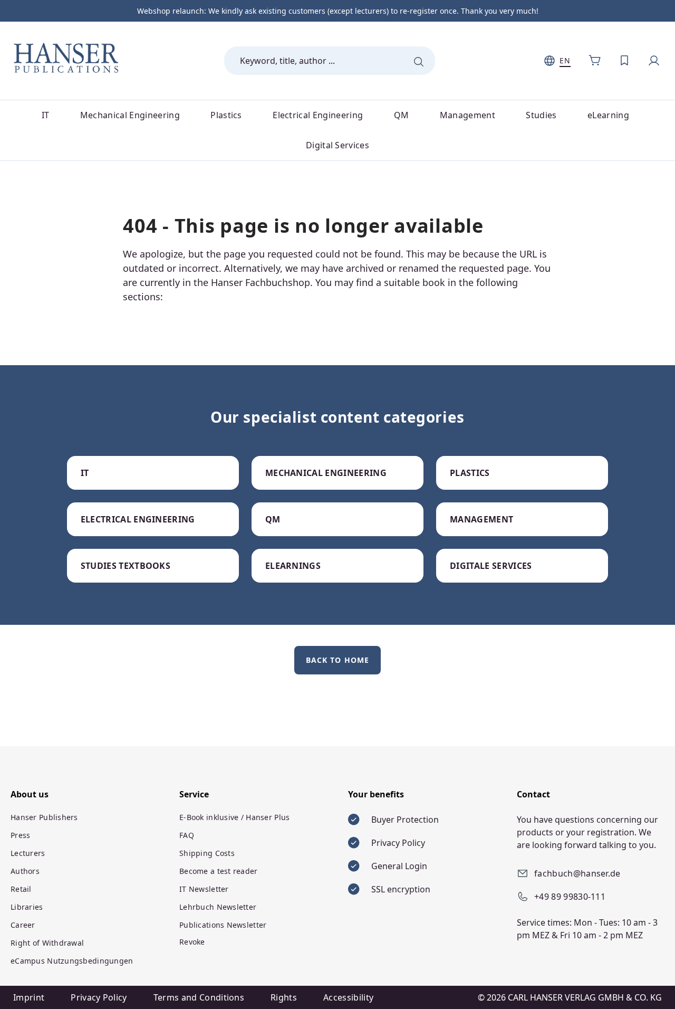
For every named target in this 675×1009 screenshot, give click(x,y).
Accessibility (348, 997)
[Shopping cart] (594, 60)
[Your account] (653, 60)
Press (20, 835)
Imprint (28, 997)
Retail (21, 889)
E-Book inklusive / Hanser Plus (234, 817)
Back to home (337, 660)
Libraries (27, 907)
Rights (284, 997)
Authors (25, 871)
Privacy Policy (99, 997)
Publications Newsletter (222, 925)
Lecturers (28, 853)
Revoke (192, 942)
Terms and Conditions (198, 997)
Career (23, 925)
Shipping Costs (207, 853)
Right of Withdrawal (47, 943)
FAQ (186, 835)
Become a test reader (218, 871)
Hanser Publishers (44, 817)
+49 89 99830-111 (569, 896)
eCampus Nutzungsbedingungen (72, 961)
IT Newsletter (204, 889)
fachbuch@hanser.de (577, 873)
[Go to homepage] (66, 58)
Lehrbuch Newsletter (217, 907)
